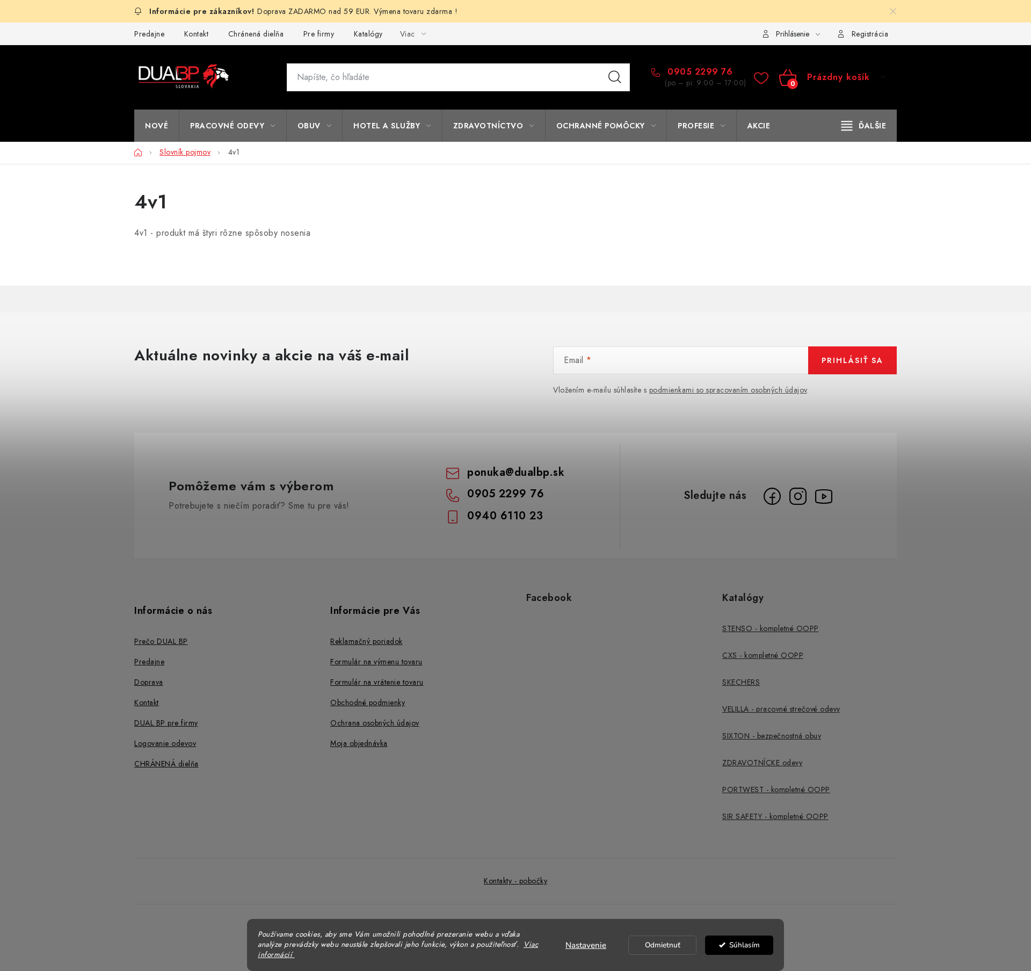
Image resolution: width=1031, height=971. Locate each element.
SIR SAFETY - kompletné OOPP (775, 816)
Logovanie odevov (165, 743)
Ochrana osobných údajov (374, 723)
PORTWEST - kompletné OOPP (776, 789)
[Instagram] (798, 496)
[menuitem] (156, 126)
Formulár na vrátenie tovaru (377, 682)
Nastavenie (585, 945)
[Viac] (864, 126)
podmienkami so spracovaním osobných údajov (728, 390)
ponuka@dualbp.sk (515, 472)
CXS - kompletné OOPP (762, 655)
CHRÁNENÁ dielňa (166, 763)
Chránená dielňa (256, 33)
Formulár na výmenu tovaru (376, 661)
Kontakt (196, 33)
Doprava (148, 682)
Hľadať (615, 77)
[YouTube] (823, 496)
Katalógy (368, 33)
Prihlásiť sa (852, 360)
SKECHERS (741, 682)
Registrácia (870, 33)
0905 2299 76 (698, 72)
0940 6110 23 (505, 516)
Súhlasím (744, 945)
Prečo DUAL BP (161, 641)
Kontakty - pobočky (515, 880)
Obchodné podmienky (367, 702)
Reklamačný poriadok (366, 641)
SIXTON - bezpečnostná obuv (771, 735)
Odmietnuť (662, 945)
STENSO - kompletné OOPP (770, 628)
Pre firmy (319, 33)
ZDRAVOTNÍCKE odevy (762, 762)
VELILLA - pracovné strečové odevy (781, 709)
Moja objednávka (359, 743)
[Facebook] (772, 496)
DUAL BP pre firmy (166, 723)
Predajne (149, 33)
